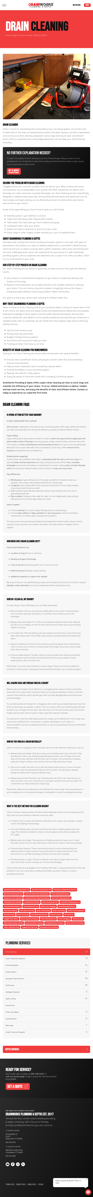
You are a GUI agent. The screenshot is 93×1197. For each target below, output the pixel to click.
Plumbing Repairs (12, 965)
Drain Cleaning (11, 952)
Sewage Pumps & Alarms (15, 979)
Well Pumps (10, 985)
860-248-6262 (77, 5)
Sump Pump (10, 1005)
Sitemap (40, 1184)
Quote (87, 5)
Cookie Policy (31, 1184)
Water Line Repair (12, 1012)
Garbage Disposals (12, 992)
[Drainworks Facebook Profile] (13, 1164)
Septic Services (12, 1049)
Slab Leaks (9, 1025)
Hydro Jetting (11, 999)
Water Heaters (11, 972)
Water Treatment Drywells (15, 1032)
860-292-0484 (11, 1156)
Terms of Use (10, 1184)
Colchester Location (13, 1147)
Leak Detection (11, 1019)
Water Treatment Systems (15, 959)
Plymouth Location (13, 1131)
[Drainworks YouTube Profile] (7, 1164)
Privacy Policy (21, 1184)
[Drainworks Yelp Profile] (23, 1164)
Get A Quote (14, 171)
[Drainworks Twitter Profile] (18, 1164)
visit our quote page (15, 1076)
